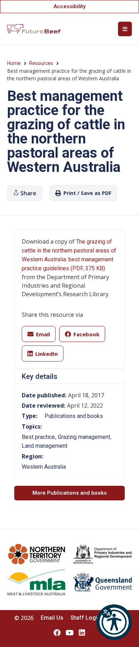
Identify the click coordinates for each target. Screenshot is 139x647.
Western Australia (44, 466)
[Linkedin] (82, 632)
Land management (44, 445)
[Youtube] (69, 632)
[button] (114, 622)
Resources (41, 63)
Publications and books (74, 416)
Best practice (38, 437)
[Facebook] (57, 632)
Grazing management (84, 437)
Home (14, 63)
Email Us (52, 617)
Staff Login (86, 617)
